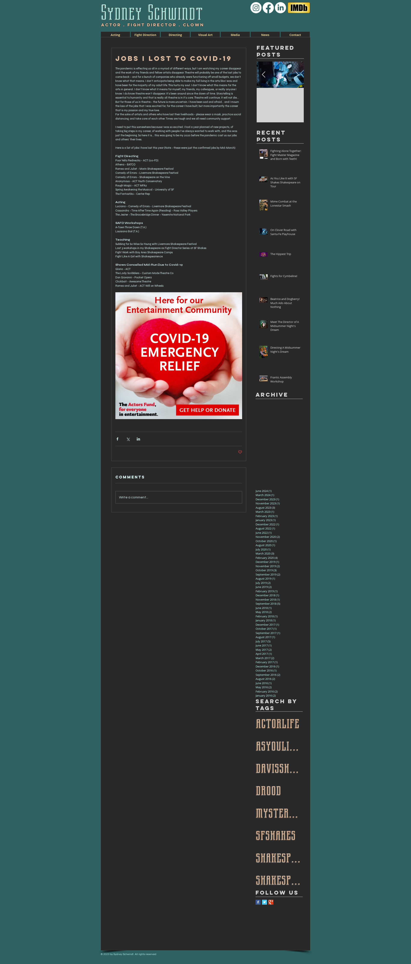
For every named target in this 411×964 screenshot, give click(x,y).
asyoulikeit (279, 745)
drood (268, 790)
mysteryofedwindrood (279, 812)
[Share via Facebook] (117, 439)
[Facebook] (268, 7)
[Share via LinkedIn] (138, 439)
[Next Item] (297, 74)
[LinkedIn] (280, 7)
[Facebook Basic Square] (258, 902)
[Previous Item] (263, 74)
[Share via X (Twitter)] (128, 439)
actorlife (277, 723)
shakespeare (279, 857)
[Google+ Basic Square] (270, 902)
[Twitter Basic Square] (264, 902)
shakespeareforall (279, 879)
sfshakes (276, 835)
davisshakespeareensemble (279, 768)
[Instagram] (256, 7)
